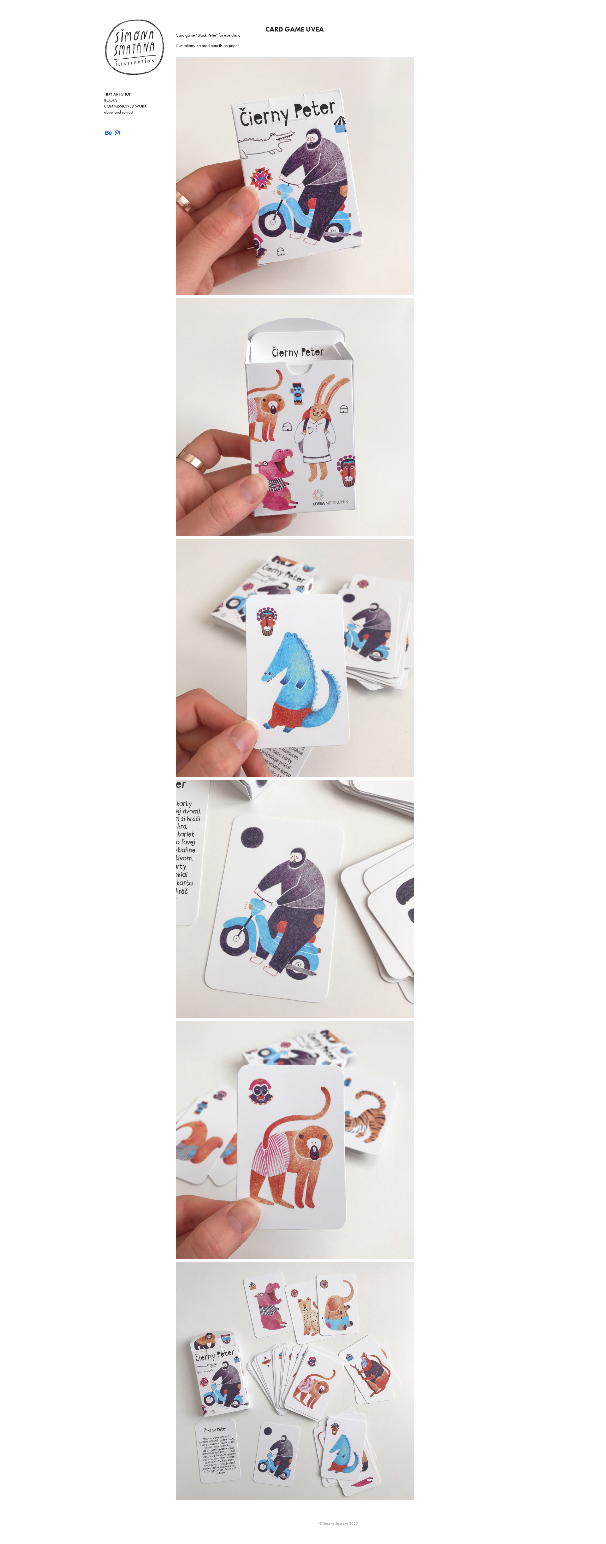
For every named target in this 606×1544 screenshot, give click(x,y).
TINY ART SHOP (117, 94)
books (110, 100)
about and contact (118, 112)
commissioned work (125, 106)
